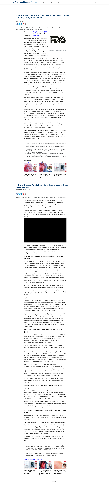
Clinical (25, 162)
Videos (41, 459)
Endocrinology (49, 2)
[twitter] (19, 24)
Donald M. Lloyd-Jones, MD (22, 191)
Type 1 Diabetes (31, 162)
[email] (25, 24)
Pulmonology (76, 2)
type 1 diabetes (35, 35)
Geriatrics (63, 2)
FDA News (45, 162)
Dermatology (56, 2)
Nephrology (36, 459)
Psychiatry (69, 2)
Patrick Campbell (20, 21)
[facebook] (17, 24)
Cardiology (42, 2)
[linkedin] (21, 24)
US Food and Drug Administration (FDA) (36, 32)
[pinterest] (23, 24)
